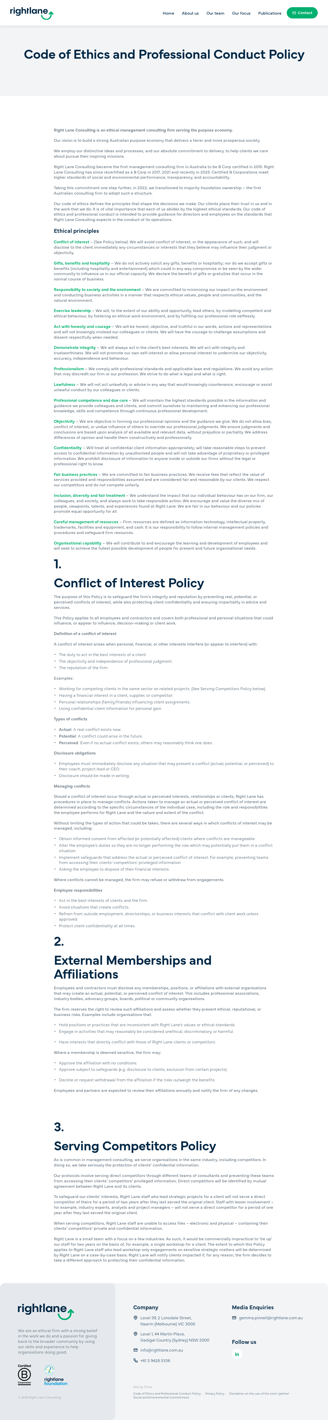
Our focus (241, 13)
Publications (270, 13)
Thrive (148, 1387)
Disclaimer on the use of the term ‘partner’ (259, 1393)
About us (190, 13)
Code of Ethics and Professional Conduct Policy (167, 1393)
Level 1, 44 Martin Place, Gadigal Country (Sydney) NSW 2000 (174, 1337)
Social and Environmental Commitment (161, 1397)
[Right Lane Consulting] (32, 13)
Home (168, 13)
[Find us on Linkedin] (237, 1354)
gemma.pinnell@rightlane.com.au (271, 1317)
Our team (215, 13)
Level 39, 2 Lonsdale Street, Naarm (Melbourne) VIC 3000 (167, 1320)
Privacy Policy (214, 1393)
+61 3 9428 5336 (155, 1360)
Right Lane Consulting (45, 1397)
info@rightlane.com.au (162, 1350)
